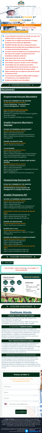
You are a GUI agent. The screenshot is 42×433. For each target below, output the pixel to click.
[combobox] (6, 404)
